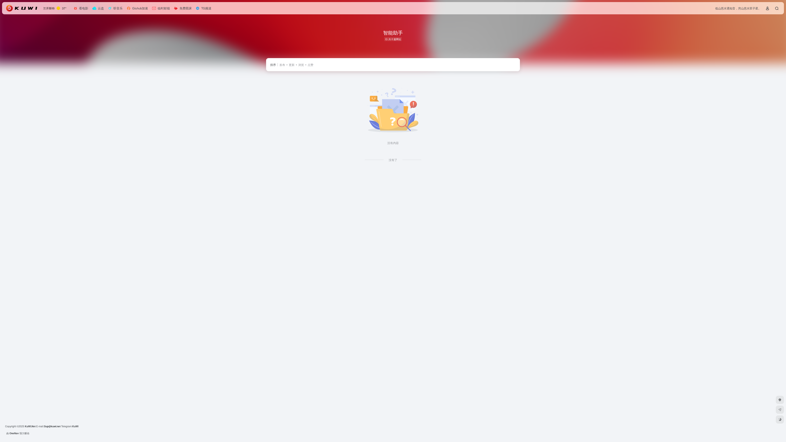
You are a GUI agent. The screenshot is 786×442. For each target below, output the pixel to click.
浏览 (301, 65)
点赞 (310, 65)
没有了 (393, 160)
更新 (292, 65)
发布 (282, 65)
